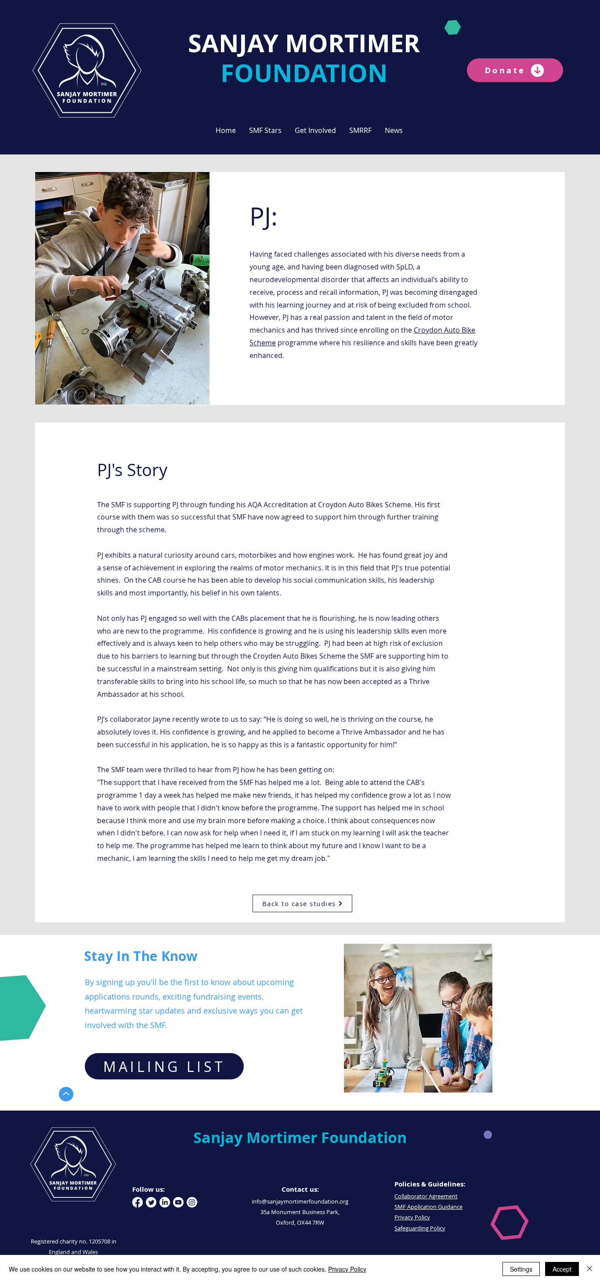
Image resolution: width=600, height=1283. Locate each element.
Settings (521, 1269)
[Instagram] (192, 1202)
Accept (562, 1269)
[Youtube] (178, 1202)
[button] (265, 130)
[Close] (589, 1269)
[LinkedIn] (164, 1202)
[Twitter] (151, 1202)
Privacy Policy (347, 1269)
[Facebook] (137, 1202)
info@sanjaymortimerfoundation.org (300, 1201)
